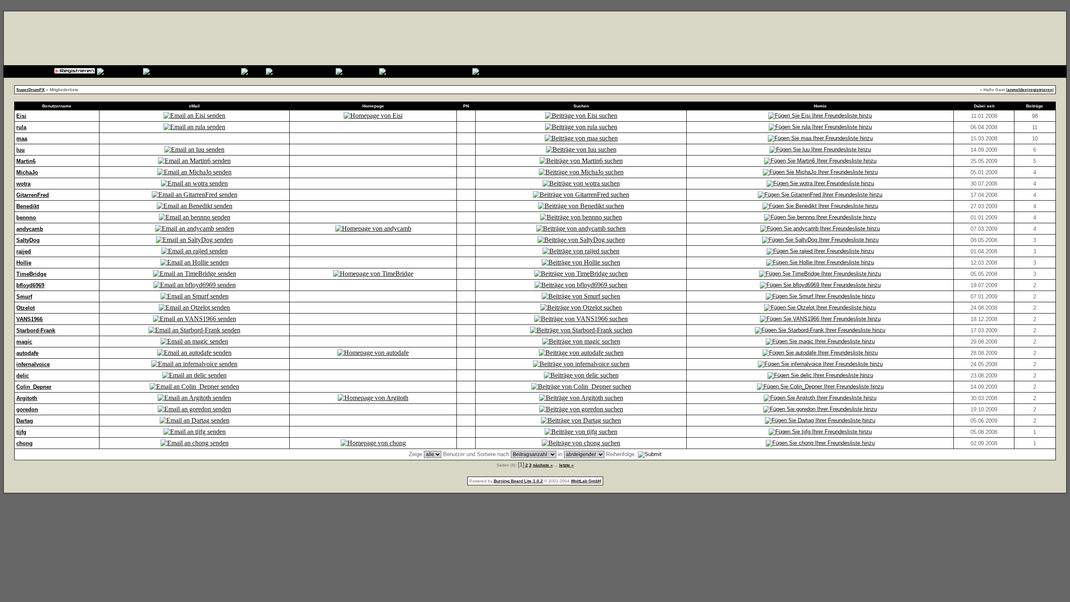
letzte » (566, 465)
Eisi (21, 116)
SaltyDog (28, 240)
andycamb (29, 229)
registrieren (1040, 89)
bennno (26, 217)
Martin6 (26, 161)
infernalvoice (33, 364)
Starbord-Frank (35, 330)
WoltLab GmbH (586, 481)
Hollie (23, 263)
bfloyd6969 (30, 285)
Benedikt (27, 206)
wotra (23, 184)
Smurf (24, 296)
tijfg (21, 432)
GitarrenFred (32, 195)
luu (20, 150)
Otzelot (25, 308)
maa (21, 138)
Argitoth (26, 398)
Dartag (24, 421)
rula (21, 127)
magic (24, 342)
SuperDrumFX (30, 89)
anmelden (1017, 89)
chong (24, 443)
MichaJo (27, 172)
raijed (23, 251)
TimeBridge (31, 274)
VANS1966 (29, 319)
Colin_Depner (33, 387)
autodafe (27, 353)
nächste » (543, 465)
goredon (27, 409)
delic (22, 375)
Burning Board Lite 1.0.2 (518, 481)
